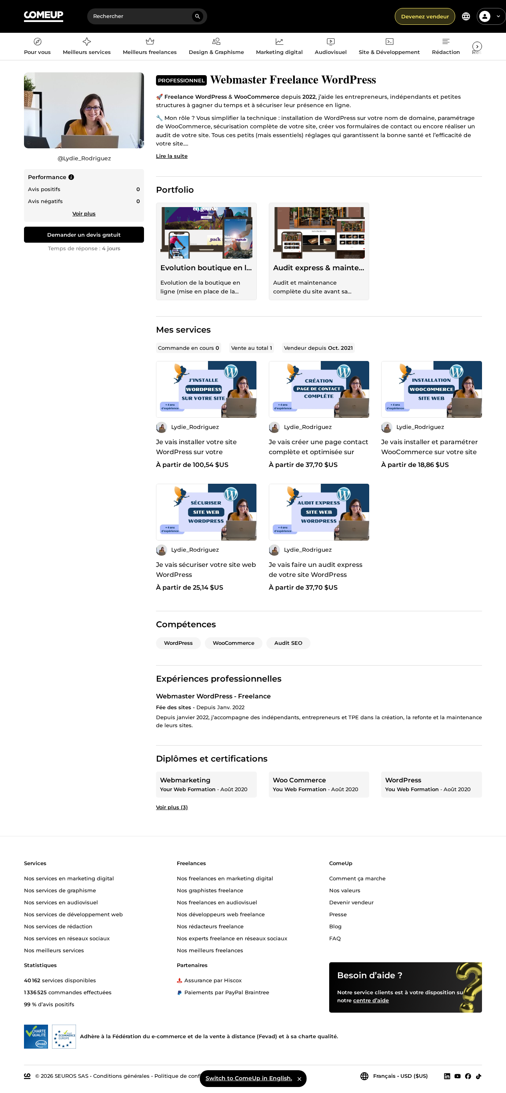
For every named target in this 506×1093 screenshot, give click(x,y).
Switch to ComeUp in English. (249, 1078)
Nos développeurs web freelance (221, 914)
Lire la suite (172, 156)
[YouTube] (457, 1076)
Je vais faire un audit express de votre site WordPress (315, 569)
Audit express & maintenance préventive (319, 267)
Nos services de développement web (73, 914)
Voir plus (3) (172, 807)
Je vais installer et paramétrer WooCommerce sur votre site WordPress (429, 452)
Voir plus (84, 213)
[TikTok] (478, 1076)
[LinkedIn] (447, 1076)
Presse (338, 914)
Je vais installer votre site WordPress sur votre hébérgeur (196, 452)
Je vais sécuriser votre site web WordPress (206, 569)
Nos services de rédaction (58, 926)
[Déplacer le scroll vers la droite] (477, 46)
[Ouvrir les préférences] (466, 16)
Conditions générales (121, 1076)
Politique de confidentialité (190, 1076)
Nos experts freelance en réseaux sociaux (232, 938)
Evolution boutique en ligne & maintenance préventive (206, 267)
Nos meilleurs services (54, 950)
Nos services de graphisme (60, 890)
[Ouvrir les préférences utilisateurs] (498, 16)
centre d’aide (371, 1000)
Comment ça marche (357, 878)
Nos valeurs (344, 890)
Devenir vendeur (351, 902)
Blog (335, 926)
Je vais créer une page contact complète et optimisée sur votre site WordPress (318, 452)
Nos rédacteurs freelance (210, 926)
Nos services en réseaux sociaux (67, 938)
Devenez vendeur (425, 16)
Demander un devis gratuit (84, 234)
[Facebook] (468, 1076)
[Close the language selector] (299, 1079)
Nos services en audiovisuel (61, 902)
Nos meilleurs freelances (210, 950)
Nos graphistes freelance (210, 890)
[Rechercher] (197, 16)
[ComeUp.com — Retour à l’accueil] (43, 16)
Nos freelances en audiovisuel (217, 902)
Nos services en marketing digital (69, 878)
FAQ (335, 938)
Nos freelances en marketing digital (225, 878)
